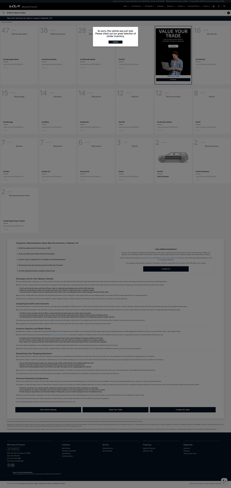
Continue (115, 42)
